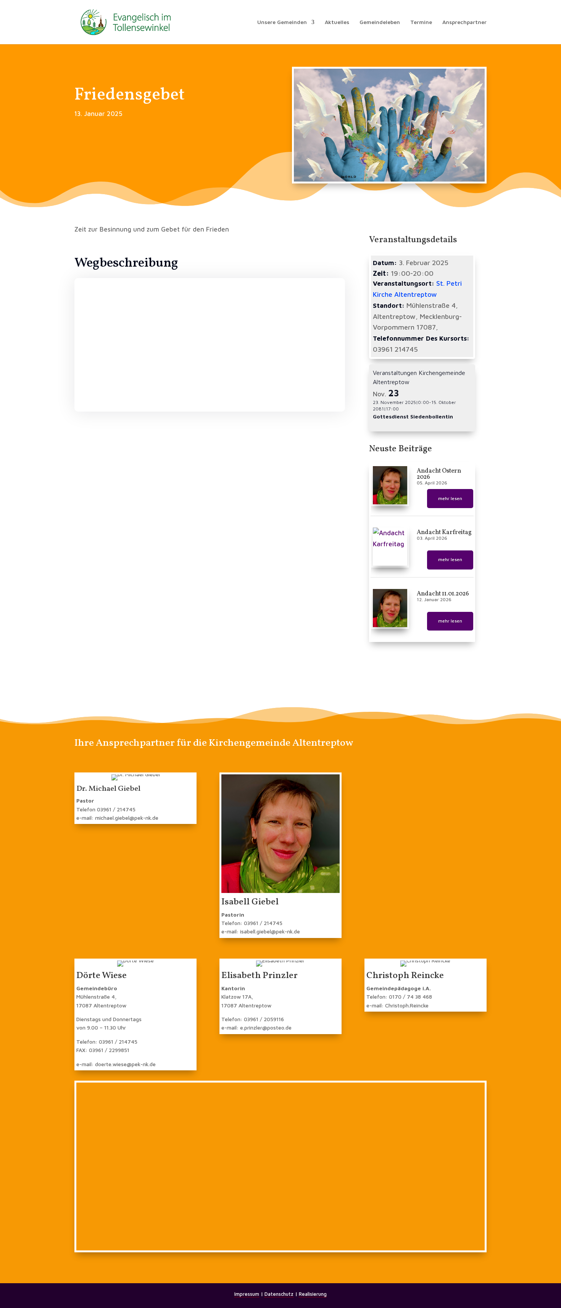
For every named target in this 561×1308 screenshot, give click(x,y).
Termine (421, 22)
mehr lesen (450, 498)
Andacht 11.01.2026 (443, 594)
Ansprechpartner (464, 22)
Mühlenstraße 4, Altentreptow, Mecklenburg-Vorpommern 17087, (417, 316)
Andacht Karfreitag (444, 532)
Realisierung (313, 1294)
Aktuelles (337, 22)
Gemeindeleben (379, 22)
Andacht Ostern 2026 (439, 474)
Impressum (246, 1294)
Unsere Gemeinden (282, 22)
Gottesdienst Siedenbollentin (413, 416)
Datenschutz (278, 1294)
